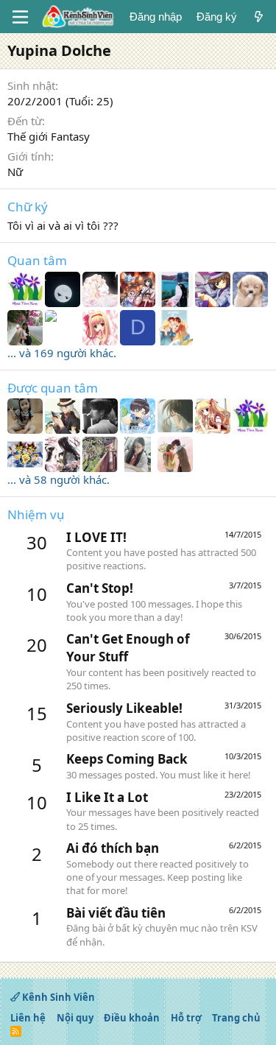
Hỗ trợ (186, 1017)
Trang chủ (236, 1017)
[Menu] (20, 17)
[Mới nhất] (258, 16)
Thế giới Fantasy (48, 136)
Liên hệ (28, 1017)
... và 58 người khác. (58, 479)
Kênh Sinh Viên (57, 997)
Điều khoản (132, 1017)
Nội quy (75, 1017)
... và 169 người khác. (61, 352)
